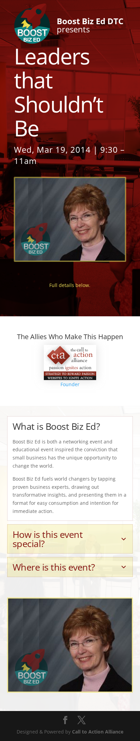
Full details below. (69, 285)
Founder (70, 384)
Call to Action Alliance (97, 731)
